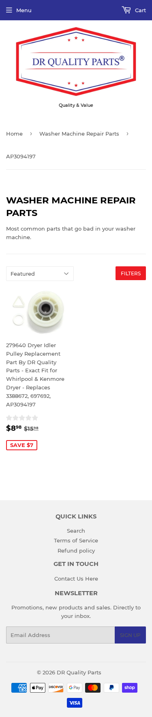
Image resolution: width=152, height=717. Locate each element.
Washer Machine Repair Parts (79, 133)
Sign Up (130, 635)
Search (76, 530)
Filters (131, 273)
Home (14, 133)
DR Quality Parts (79, 672)
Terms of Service (76, 540)
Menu (24, 10)
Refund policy (76, 550)
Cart (139, 10)
